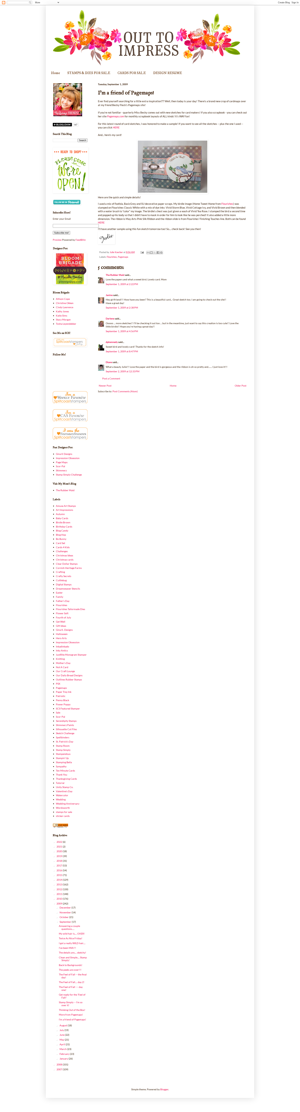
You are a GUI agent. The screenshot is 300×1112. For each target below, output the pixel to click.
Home (55, 73)
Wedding (61, 799)
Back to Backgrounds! (70, 965)
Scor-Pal (60, 466)
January (64, 1058)
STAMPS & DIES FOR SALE (88, 73)
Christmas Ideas (64, 555)
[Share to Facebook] (158, 252)
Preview (57, 239)
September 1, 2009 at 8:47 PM (122, 351)
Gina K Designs (64, 453)
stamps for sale (64, 811)
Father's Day (62, 600)
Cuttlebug (61, 580)
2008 (60, 1064)
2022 (60, 841)
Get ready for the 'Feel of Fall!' (72, 996)
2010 (60, 898)
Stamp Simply (63, 749)
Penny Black (62, 700)
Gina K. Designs (64, 629)
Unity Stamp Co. (64, 787)
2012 (60, 889)
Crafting (60, 571)
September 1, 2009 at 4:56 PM (122, 331)
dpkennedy (112, 341)
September (66, 921)
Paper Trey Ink (63, 691)
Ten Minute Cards (65, 770)
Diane (109, 362)
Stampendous (63, 753)
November (66, 912)
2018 (60, 860)
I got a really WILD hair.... (72, 943)
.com (116, 116)
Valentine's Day (64, 791)
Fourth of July (63, 617)
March (63, 1049)
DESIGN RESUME (167, 73)
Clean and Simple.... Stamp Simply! (73, 959)
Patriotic (60, 696)
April (63, 1044)
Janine (109, 295)
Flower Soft (62, 613)
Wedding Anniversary (67, 803)
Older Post (240, 385)
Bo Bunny (61, 538)
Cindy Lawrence (64, 307)
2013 (60, 884)
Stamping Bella (64, 762)
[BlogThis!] (151, 252)
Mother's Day (63, 662)
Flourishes (227, 203)
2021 (60, 846)
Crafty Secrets (63, 576)
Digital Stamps (64, 584)
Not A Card (62, 667)
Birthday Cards (64, 526)
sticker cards (63, 815)
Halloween (62, 633)
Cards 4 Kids (63, 547)
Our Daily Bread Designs (69, 675)
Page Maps (62, 462)
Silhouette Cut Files (66, 729)
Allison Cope (63, 298)
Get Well (60, 621)
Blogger (164, 1089)
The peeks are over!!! (70, 969)
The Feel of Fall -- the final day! (73, 976)
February (65, 1053)
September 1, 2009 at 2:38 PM (122, 307)
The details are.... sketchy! (72, 952)
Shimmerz (61, 470)
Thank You (61, 774)
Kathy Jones (62, 311)
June (62, 1034)
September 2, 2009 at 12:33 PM (122, 371)
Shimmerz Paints (65, 725)
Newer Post (105, 385)
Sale (58, 712)
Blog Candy (62, 530)
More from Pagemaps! (71, 1014)
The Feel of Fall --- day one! (71, 988)
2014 (60, 879)
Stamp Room (63, 745)
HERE (116, 127)
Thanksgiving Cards (66, 778)
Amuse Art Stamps (66, 505)
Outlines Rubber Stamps (69, 679)
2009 (60, 903)
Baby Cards (62, 518)
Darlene (110, 318)
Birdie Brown (63, 522)
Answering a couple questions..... (69, 927)
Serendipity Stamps (66, 720)
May (62, 1039)
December (65, 907)
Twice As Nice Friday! (70, 938)
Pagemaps (123, 257)
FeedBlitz (81, 239)
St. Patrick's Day (64, 741)
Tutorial (60, 782)
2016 (60, 870)
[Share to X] (154, 252)
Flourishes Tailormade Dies (70, 609)
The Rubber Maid (115, 274)
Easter (59, 592)
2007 (60, 1069)
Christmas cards (64, 559)
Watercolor (62, 795)
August (64, 1025)
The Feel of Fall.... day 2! (71, 982)
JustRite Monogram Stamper (71, 654)
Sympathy (61, 766)
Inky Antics (62, 650)
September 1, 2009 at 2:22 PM (122, 284)
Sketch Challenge (65, 733)
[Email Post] (142, 252)
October (64, 917)
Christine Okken (64, 303)
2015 (60, 875)
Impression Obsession (68, 458)
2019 (60, 856)
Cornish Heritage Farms (69, 567)
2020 (60, 851)
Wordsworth (63, 807)
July (62, 1030)
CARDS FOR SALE (132, 73)
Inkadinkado (62, 646)
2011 (60, 893)
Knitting (60, 658)
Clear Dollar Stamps (67, 563)
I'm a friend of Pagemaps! (72, 1019)
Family (59, 596)
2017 (60, 865)
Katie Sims (61, 315)
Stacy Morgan (63, 319)
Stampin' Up (62, 758)
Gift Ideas (61, 625)
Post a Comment (111, 378)
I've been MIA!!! (67, 947)
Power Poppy (63, 704)
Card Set (60, 543)
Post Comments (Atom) (125, 391)
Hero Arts (61, 638)
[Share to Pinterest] (161, 252)
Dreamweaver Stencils (68, 588)
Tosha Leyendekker (66, 323)
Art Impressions (64, 509)
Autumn (60, 514)
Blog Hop (61, 534)
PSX (58, 683)
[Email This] (148, 252)
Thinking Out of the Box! (72, 1009)
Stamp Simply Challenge (69, 474)
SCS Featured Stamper (68, 708)
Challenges (62, 551)
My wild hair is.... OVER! (72, 933)
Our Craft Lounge (65, 671)
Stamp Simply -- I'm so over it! (70, 1004)
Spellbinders (62, 737)
